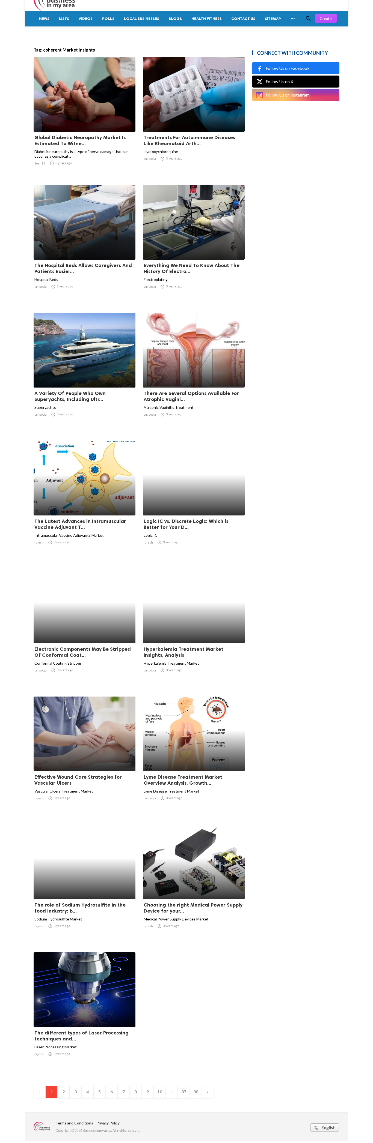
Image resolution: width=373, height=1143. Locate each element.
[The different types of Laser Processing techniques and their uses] (84, 1012)
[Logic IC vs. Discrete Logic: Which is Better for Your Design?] (194, 501)
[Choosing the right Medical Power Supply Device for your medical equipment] (194, 885)
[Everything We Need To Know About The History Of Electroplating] (194, 245)
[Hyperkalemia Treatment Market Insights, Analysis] (194, 629)
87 (183, 1091)
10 (159, 1091)
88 (195, 1091)
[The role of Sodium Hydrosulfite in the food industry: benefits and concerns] (84, 885)
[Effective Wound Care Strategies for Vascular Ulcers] (84, 757)
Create (326, 18)
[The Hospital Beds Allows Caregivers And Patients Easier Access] (84, 245)
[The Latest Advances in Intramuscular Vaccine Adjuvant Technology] (84, 501)
